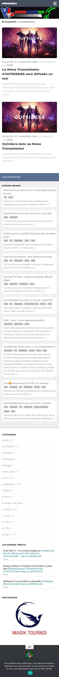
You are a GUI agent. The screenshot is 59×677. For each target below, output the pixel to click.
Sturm (9, 65)
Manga (8, 465)
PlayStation (25, 62)
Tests (11, 197)
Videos (8, 522)
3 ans (5, 559)
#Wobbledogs (47, 581)
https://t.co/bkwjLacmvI (13, 553)
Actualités (7, 62)
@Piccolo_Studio (10, 556)
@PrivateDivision (32, 553)
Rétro (7, 490)
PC (16, 62)
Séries (7, 497)
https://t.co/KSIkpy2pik (31, 556)
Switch (43, 304)
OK (30, 673)
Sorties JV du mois (31, 304)
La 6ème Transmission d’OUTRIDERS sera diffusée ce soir (27, 74)
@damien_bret (47, 550)
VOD (7, 528)
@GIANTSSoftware (12, 571)
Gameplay (9, 459)
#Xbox (18, 583)
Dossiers (8, 453)
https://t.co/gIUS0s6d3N (32, 571)
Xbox (35, 62)
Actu (5, 217)
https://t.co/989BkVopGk (32, 583)
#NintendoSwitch (35, 568)
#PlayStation (8, 583)
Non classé (8, 324)
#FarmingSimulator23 (17, 568)
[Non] (55, 668)
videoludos (9, 3)
